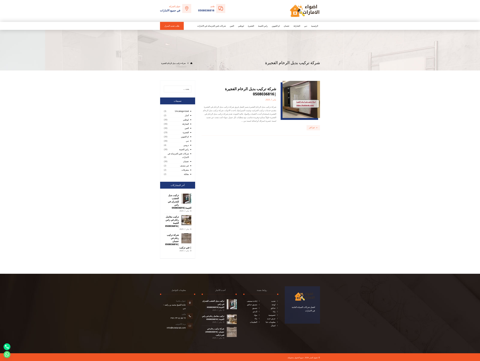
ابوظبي (186, 119)
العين (187, 128)
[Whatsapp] (7, 354)
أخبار (187, 115)
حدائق (273, 308)
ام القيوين (185, 136)
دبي (187, 141)
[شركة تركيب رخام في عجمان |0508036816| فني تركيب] (186, 238)
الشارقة (185, 123)
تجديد (273, 301)
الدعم (255, 311)
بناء (274, 311)
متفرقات (185, 169)
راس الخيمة (184, 149)
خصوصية (272, 315)
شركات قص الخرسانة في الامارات (178, 155)
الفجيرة (186, 132)
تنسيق (254, 308)
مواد (255, 315)
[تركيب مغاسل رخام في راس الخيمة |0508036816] (186, 220)
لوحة (274, 304)
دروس (186, 145)
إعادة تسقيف (252, 301)
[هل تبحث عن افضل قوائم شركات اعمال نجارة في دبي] (304, 10)
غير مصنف (184, 165)
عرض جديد (271, 318)
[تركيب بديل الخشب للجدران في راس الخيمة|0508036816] (186, 199)
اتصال (273, 325)
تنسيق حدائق (252, 304)
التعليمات (253, 322)
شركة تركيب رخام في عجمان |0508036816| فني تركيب (178, 241)
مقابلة (186, 174)
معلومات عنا (271, 322)
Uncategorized (182, 111)
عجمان (186, 161)
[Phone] (7, 346)
